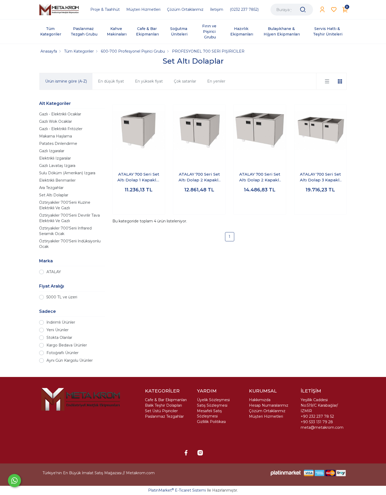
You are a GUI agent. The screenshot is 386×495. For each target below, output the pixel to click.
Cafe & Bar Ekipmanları (166, 399)
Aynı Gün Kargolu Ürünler (69, 360)
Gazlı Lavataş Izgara (57, 165)
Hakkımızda (259, 399)
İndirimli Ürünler (60, 322)
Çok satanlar (185, 81)
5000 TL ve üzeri (61, 297)
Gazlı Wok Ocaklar (55, 121)
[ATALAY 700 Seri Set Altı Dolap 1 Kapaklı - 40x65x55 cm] (139, 130)
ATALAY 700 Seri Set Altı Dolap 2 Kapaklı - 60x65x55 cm (199, 177)
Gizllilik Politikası (211, 421)
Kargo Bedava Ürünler (66, 345)
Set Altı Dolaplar (53, 195)
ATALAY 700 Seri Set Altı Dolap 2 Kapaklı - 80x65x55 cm (259, 177)
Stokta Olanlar (59, 337)
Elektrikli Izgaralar (55, 158)
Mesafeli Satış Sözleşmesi (209, 414)
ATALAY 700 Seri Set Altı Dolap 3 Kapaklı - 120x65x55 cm (320, 177)
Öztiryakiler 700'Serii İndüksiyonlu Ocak (70, 244)
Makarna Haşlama (55, 136)
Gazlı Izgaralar (51, 151)
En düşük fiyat (111, 81)
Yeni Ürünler (57, 330)
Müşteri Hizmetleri (266, 416)
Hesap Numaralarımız (268, 405)
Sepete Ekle (139, 205)
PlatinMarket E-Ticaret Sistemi (177, 490)
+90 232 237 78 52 (317, 416)
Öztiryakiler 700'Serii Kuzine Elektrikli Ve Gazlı (64, 205)
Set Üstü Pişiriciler (161, 411)
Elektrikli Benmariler (57, 180)
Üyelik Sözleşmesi (213, 399)
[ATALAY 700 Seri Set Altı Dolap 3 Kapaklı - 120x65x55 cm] (320, 130)
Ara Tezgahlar (51, 187)
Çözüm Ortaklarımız (267, 411)
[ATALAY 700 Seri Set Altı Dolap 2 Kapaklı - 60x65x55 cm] (199, 130)
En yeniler (216, 81)
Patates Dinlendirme (58, 143)
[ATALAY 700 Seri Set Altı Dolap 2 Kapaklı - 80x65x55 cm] (260, 130)
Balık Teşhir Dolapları (163, 405)
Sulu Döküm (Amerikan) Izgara (67, 173)
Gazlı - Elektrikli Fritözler (60, 128)
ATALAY (53, 271)
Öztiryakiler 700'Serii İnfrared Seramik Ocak (65, 231)
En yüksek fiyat (149, 81)
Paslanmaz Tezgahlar (164, 416)
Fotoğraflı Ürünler (62, 352)
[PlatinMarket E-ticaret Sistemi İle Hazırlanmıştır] (286, 473)
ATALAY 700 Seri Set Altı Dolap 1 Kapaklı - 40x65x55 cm (138, 177)
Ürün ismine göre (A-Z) (66, 81)
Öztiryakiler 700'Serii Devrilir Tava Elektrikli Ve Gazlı (69, 218)
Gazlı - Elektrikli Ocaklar (60, 114)
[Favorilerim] (334, 9)
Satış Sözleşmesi (212, 405)
